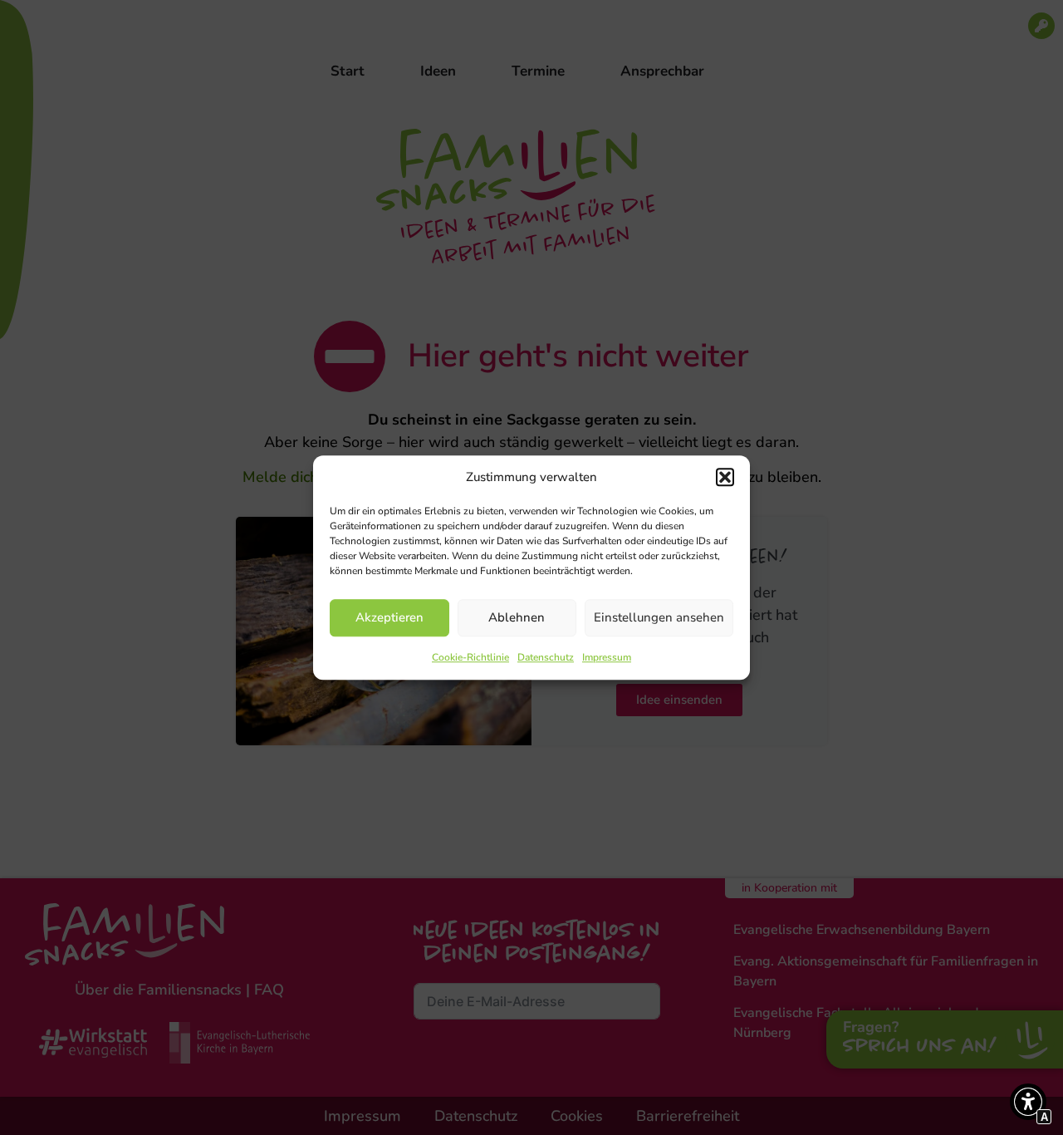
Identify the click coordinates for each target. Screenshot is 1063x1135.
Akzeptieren (389, 617)
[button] (725, 477)
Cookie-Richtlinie (470, 657)
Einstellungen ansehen (659, 617)
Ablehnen (516, 617)
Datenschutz (545, 657)
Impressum (606, 657)
